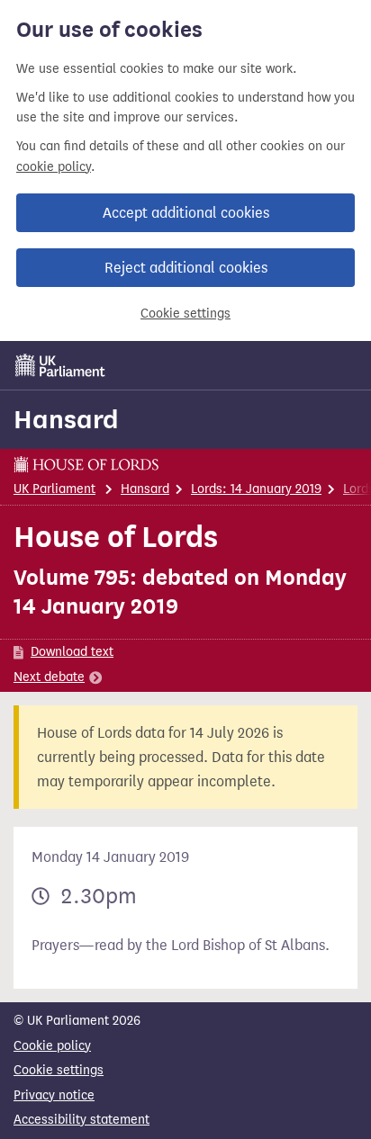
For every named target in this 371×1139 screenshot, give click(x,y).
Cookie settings (185, 313)
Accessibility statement (81, 1119)
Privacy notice (54, 1095)
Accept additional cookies (186, 212)
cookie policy (53, 167)
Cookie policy (52, 1046)
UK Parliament (54, 489)
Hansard (66, 419)
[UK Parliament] (60, 365)
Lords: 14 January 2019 (256, 489)
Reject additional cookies (185, 267)
